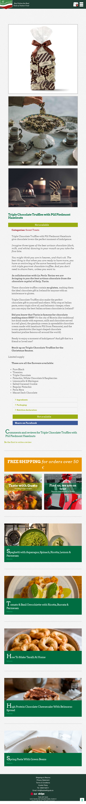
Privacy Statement (43, 780)
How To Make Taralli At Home (26, 657)
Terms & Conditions (43, 782)
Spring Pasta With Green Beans (26, 759)
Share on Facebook (26, 422)
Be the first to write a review (17, 442)
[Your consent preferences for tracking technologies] (82, 800)
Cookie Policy (43, 785)
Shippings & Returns (43, 777)
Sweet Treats (32, 230)
